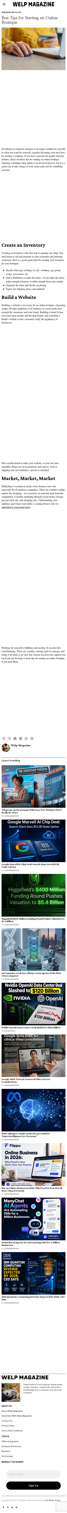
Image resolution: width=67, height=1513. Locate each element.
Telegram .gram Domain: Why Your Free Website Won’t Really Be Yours (32, 811)
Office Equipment (10, 1441)
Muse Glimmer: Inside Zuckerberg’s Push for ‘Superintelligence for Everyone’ (26, 1134)
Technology (7, 1456)
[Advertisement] (33, 106)
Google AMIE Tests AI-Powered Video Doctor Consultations (26, 1080)
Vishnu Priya (9, 1031)
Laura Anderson (11, 816)
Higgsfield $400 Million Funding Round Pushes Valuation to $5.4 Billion (33, 920)
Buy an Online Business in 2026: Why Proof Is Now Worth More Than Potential (32, 1189)
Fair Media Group (52, 1500)
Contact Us (7, 1421)
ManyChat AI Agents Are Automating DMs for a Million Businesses (31, 1243)
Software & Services (11, 1446)
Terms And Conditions (12, 1430)
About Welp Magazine (12, 1411)
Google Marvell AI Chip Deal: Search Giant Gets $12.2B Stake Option (30, 865)
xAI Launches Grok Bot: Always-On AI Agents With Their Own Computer (31, 974)
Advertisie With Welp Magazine (17, 1416)
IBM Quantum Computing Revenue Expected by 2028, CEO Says (33, 1298)
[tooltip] (4, 738)
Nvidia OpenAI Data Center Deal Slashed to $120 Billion (31, 1027)
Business (6, 1451)
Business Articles (11, 12)
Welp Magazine (21, 745)
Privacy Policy (8, 1425)
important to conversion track (16, 507)
